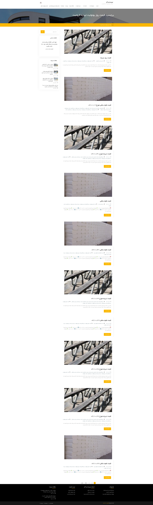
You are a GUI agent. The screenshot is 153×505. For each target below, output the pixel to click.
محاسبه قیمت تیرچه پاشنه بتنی (54, 6)
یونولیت (101, 109)
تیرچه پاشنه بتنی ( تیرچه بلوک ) (108, 490)
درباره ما (66, 6)
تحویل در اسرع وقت (91, 492)
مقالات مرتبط (72, 6)
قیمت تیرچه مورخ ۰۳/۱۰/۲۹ (101, 298)
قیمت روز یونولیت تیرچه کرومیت (68, 61)
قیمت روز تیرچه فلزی (75, 157)
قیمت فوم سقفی (105, 201)
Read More (108, 70)
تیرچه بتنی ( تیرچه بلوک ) (90, 13)
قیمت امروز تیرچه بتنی (94, 157)
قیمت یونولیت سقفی (44, 6)
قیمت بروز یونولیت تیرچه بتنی (78, 61)
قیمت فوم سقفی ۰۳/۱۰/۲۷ (101, 463)
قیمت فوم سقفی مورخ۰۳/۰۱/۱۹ (99, 105)
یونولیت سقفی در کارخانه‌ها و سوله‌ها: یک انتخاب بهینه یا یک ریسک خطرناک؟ (47, 66)
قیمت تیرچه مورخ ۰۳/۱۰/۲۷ (101, 416)
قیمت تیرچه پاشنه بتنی (71, 494)
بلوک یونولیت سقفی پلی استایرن (98, 108)
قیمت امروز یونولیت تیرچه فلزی (88, 61)
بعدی (82, 483)
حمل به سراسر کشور (90, 490)
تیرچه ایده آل (109, 2)
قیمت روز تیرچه (105, 57)
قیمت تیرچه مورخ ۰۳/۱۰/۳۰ (101, 153)
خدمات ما (85, 6)
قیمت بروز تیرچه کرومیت (100, 61)
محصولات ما (92, 6)
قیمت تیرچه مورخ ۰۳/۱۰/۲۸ (101, 369)
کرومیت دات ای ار (106, 503)
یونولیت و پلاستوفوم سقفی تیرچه (89, 16)
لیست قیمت (78, 6)
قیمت (92, 108)
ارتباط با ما (62, 6)
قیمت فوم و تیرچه (96, 253)
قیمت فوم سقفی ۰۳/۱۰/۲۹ (101, 320)
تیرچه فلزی (102, 157)
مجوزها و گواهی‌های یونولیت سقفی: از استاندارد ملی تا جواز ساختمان (47, 73)
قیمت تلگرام (102, 253)
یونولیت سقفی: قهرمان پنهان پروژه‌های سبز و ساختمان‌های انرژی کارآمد (48, 80)
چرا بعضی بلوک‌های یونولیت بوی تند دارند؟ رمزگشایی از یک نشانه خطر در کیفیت (50, 86)
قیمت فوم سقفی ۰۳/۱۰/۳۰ (101, 249)
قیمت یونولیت (78, 13)
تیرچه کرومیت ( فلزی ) (90, 10)
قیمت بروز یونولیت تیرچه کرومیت (75, 108)
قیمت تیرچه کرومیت (71, 490)
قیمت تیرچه (78, 10)
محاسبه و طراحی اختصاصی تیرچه (82, 16)
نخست (97, 6)
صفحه (52, 503)
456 (86, 483)
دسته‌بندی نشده (101, 204)
